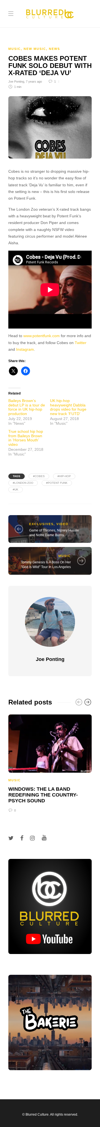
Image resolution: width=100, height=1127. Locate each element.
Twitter (80, 343)
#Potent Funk (57, 482)
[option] (50, 762)
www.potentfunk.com (41, 336)
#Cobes (39, 476)
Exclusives (41, 524)
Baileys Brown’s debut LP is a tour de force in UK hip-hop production (26, 407)
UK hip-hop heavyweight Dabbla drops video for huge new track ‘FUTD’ (68, 407)
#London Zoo (23, 482)
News (54, 48)
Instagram (25, 349)
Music (14, 48)
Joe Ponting (16, 81)
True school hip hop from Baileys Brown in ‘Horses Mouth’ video (25, 437)
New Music (35, 48)
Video (62, 524)
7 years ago (34, 81)
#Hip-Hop (64, 476)
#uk (15, 489)
